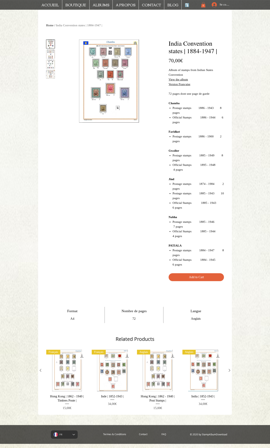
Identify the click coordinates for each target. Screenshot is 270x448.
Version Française (179, 84)
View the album (178, 79)
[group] (135, 381)
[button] (203, 4)
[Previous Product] (40, 370)
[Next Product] (229, 370)
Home (50, 25)
